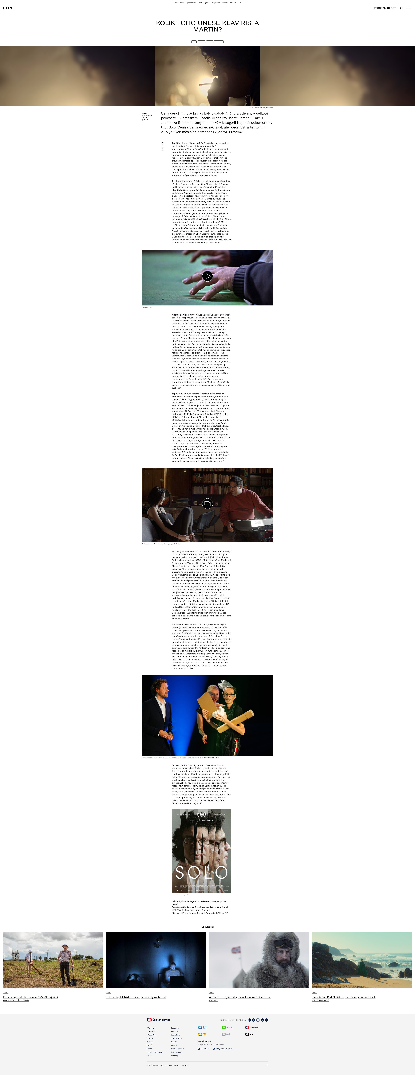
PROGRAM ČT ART (385, 8)
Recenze (201, 42)
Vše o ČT (238, 3)
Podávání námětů (177, 1049)
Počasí (149, 1045)
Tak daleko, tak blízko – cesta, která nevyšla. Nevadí (136, 997)
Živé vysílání (151, 1031)
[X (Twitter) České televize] (262, 1021)
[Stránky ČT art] (226, 1035)
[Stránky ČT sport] (228, 1028)
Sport (200, 3)
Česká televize (179, 3)
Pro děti (225, 3)
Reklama (174, 1031)
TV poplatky (151, 1035)
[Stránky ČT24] (202, 1028)
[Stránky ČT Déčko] (202, 1035)
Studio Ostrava (176, 1038)
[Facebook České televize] (253, 1021)
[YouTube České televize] (258, 1021)
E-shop (149, 1049)
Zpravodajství (191, 3)
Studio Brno (175, 1035)
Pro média (175, 1028)
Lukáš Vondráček (206, 557)
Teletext (150, 1038)
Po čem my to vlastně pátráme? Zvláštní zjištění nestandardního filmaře (30, 998)
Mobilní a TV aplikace (154, 1052)
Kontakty (174, 1056)
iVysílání (207, 3)
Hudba (210, 42)
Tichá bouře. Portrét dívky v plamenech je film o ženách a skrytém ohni (344, 998)
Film (194, 42)
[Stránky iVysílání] (256, 1027)
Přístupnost (185, 1065)
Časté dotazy (176, 1052)
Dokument (218, 42)
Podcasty (150, 1042)
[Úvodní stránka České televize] (158, 1021)
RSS (267, 1065)
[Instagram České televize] (249, 1021)
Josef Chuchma (147, 115)
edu (231, 3)
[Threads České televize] (266, 1021)
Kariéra (174, 1045)
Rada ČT (174, 1042)
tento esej (198, 222)
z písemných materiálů (190, 393)
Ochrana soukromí (173, 1065)
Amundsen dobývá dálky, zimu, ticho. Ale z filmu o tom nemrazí (240, 998)
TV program (216, 3)
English (162, 1065)
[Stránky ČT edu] (256, 1034)
